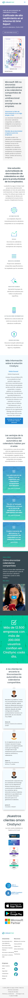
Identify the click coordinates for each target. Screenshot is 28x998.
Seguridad (4, 971)
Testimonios (17, 954)
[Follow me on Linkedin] (16, 964)
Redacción (4, 976)
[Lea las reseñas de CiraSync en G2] (14, 845)
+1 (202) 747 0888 (13, 995)
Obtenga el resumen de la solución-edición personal (14, 420)
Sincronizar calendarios (8, 952)
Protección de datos (13, 991)
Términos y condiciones (8, 993)
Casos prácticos (18, 944)
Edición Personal (13, 371)
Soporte (16, 951)
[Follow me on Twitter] (16, 969)
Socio (3, 968)
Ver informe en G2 (10, 32)
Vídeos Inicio (17, 946)
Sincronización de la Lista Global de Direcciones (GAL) (7, 943)
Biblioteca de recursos (19, 941)
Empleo (4, 978)
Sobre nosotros (6, 966)
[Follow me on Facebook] (16, 974)
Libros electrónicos (18, 949)
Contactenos (5, 973)
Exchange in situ (20, 993)
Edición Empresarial (13, 374)
